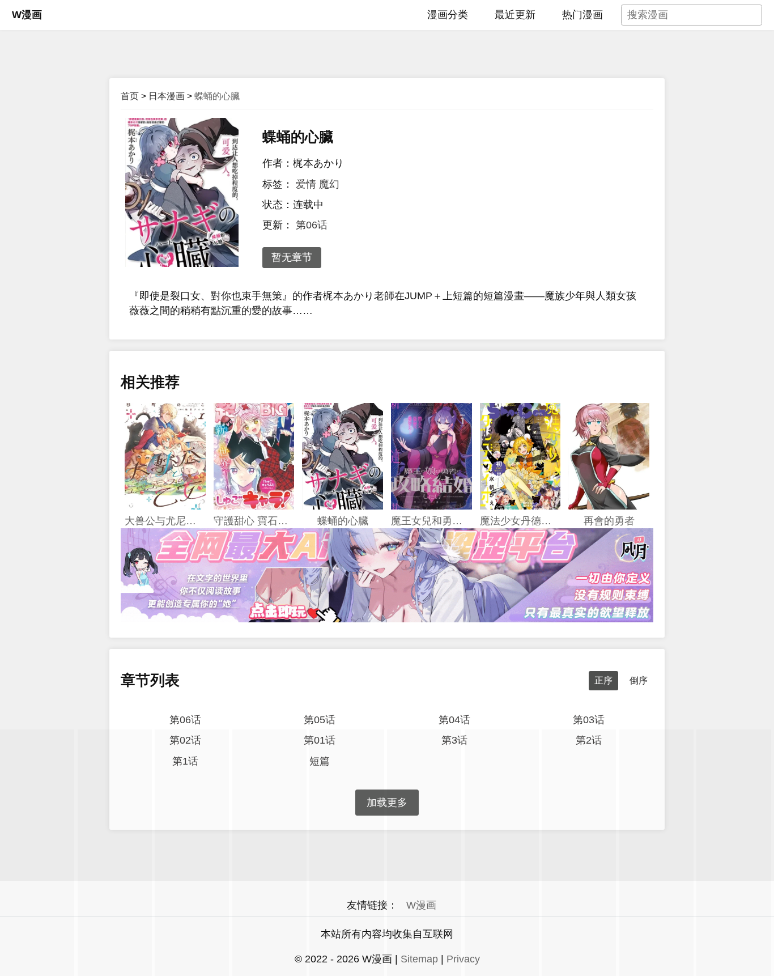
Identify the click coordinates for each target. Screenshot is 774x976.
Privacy (463, 959)
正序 (603, 680)
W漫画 (27, 14)
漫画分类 (447, 14)
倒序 (639, 680)
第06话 (312, 225)
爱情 (306, 184)
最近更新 (515, 14)
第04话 (454, 719)
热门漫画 (582, 14)
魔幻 (329, 184)
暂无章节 (291, 257)
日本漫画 (166, 96)
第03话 (589, 719)
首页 (130, 96)
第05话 (319, 719)
